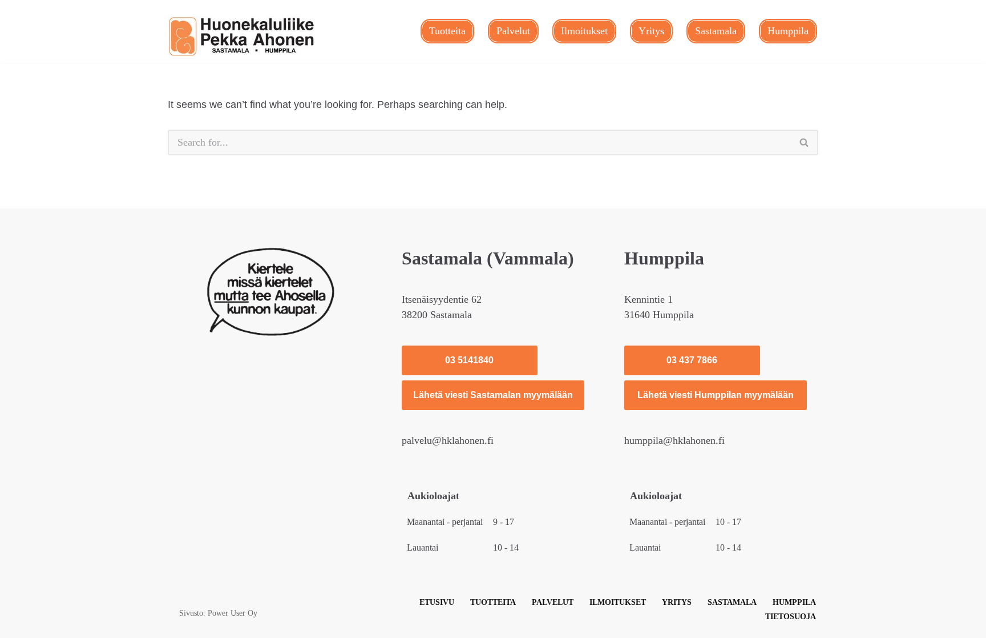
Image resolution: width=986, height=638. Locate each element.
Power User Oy (232, 612)
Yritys (651, 31)
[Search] (804, 142)
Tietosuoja (790, 616)
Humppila (788, 31)
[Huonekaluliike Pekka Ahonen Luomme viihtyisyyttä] (242, 36)
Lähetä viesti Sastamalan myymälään (493, 395)
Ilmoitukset (584, 31)
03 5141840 (469, 360)
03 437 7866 (691, 360)
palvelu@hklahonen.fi (448, 440)
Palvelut (513, 31)
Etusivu (436, 602)
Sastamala (716, 31)
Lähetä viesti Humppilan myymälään (715, 395)
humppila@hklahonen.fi (674, 440)
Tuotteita (447, 31)
